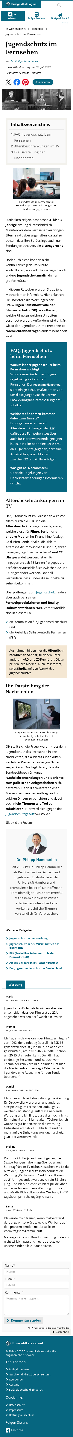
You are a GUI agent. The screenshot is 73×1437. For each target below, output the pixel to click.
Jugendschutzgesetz (20, 814)
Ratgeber (37, 28)
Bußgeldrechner (19, 1369)
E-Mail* (10, 1279)
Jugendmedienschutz (46, 384)
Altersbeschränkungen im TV (36, 146)
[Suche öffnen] (59, 3)
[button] (8, 82)
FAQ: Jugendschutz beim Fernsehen (33, 137)
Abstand (14, 1384)
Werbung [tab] (15, 985)
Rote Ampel (16, 1379)
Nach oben (62, 1332)
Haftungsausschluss (21, 1415)
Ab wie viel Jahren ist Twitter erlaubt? (33, 962)
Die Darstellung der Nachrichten (29, 155)
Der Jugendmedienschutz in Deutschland (35, 968)
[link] (60, 16)
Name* (10, 1265)
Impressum (16, 1410)
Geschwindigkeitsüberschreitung (29, 1374)
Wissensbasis (17, 28)
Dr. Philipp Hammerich (24, 61)
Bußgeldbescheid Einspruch (26, 1389)
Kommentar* (14, 1292)
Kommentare (43, 82)
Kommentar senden (25, 1320)
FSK (52, 428)
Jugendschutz (46, 592)
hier (18, 483)
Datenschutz (17, 1405)
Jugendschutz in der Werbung (28, 938)
